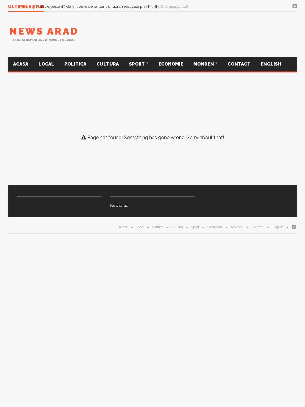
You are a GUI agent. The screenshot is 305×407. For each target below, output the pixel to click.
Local (46, 64)
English (271, 64)
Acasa (20, 64)
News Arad (44, 31)
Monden (204, 64)
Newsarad (119, 205)
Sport (137, 64)
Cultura (108, 64)
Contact (239, 64)
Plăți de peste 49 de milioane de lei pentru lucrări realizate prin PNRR (98, 6)
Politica (75, 64)
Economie (170, 64)
